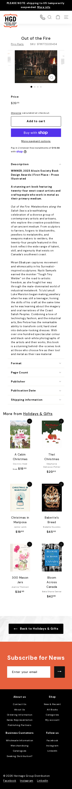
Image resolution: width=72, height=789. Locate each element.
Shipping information (27, 399)
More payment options (36, 141)
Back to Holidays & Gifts (38, 629)
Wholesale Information (19, 740)
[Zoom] (51, 77)
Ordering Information (19, 714)
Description (20, 164)
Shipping (16, 113)
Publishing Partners (19, 725)
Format (16, 363)
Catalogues (20, 750)
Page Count (19, 372)
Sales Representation (20, 719)
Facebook (52, 740)
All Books (52, 709)
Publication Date (23, 390)
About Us (19, 709)
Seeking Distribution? (19, 756)
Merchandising (19, 745)
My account (52, 719)
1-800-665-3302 (42, 17)
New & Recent (52, 704)
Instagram (52, 745)
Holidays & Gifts (38, 414)
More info (43, 7)
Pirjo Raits (17, 44)
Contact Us (19, 704)
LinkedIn (52, 750)
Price (15, 96)
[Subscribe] (59, 672)
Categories (52, 714)
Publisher (18, 381)
